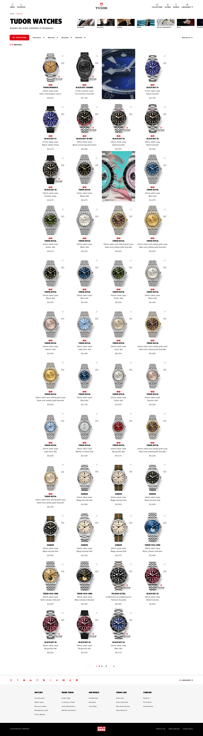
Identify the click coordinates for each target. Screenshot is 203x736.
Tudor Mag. (93, 706)
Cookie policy (188, 729)
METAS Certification (69, 710)
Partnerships (93, 698)
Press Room (147, 702)
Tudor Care (120, 698)
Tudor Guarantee (122, 702)
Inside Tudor (66, 698)
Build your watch (41, 706)
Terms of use (161, 729)
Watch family (39, 702)
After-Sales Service (123, 706)
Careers (146, 698)
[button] (176, 6)
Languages (186, 680)
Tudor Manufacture (68, 706)
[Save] (63, 56)
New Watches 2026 (41, 710)
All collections (40, 698)
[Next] (198, 23)
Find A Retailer (40, 714)
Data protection (174, 729)
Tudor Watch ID (121, 710)
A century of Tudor (68, 702)
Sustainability (148, 706)
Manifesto (92, 702)
